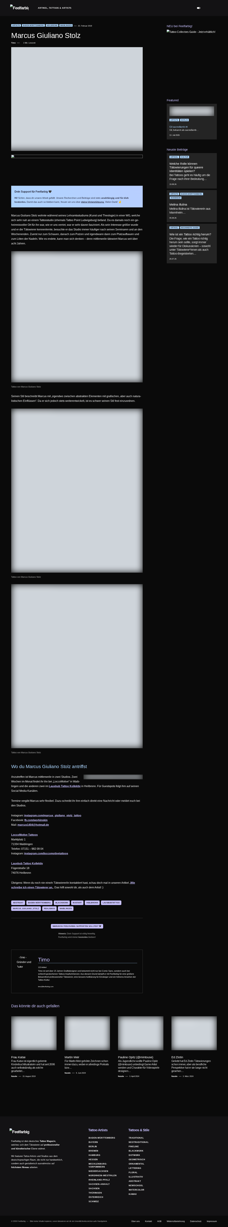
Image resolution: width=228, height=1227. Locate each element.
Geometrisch (137, 1159)
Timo (44, 960)
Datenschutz (195, 1221)
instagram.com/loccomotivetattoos (46, 853)
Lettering (135, 1168)
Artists (16, 25)
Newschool (136, 1185)
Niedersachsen (98, 1171)
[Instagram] (215, 1130)
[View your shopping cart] (214, 8)
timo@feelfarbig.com (45, 986)
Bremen (93, 1151)
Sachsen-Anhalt (99, 1184)
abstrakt (18, 903)
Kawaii (133, 1194)
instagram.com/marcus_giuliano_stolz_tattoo (52, 815)
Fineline (134, 1146)
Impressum (212, 1221)
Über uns (135, 1221)
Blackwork (136, 1151)
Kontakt (148, 1221)
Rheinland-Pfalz (99, 1180)
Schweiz (94, 1201)
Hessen (93, 1159)
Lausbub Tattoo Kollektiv (65, 786)
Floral (133, 1172)
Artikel (174, 157)
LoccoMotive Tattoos (24, 834)
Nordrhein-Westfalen (103, 1175)
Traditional (136, 1138)
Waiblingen (66, 25)
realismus (49, 909)
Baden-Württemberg (33, 25)
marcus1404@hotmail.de (33, 824)
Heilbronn (52, 25)
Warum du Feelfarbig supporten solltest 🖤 (77, 926)
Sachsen (94, 1188)
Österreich (96, 1197)
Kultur (184, 157)
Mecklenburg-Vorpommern (98, 1165)
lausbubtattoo (111, 903)
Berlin (184, 120)
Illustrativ (136, 1177)
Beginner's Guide (190, 228)
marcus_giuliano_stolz (26, 909)
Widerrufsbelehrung (176, 1221)
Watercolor (136, 1190)
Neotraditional (139, 1142)
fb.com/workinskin (36, 820)
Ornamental (136, 1164)
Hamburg (94, 1155)
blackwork (61, 903)
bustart (77, 903)
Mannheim (175, 198)
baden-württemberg (39, 903)
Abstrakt (135, 1181)
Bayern (93, 1142)
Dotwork (134, 1155)
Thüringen (95, 1193)
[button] (198, 8)
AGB (159, 1221)
